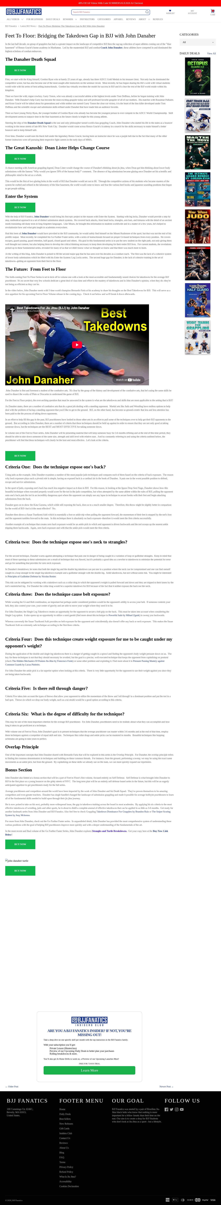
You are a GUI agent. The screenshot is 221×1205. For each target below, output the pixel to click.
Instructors (87, 19)
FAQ (61, 1157)
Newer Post (165, 1086)
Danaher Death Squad (39, 123)
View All (211, 53)
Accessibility (65, 1181)
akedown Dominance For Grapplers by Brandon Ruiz (123, 811)
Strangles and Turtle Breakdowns (109, 831)
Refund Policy (66, 1172)
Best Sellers (65, 1119)
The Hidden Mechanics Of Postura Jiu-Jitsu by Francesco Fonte (42, 661)
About (142, 19)
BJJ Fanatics (11, 26)
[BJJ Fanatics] (24, 12)
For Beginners (34, 19)
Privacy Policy (66, 1167)
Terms (62, 1162)
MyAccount (192, 12)
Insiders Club (65, 1133)
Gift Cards (64, 1128)
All (184, 42)
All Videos (13, 19)
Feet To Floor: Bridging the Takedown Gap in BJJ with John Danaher (71, 26)
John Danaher (41, 216)
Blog (61, 1152)
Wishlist (170, 13)
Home (62, 1109)
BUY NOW (20, 70)
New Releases (66, 1123)
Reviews (131, 19)
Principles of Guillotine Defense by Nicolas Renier (32, 576)
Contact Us (64, 1138)
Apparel (118, 19)
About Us (64, 1147)
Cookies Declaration (69, 1186)
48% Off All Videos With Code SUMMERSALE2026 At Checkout (110, 3)
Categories (104, 19)
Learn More (89, 1070)
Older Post (13, 1086)
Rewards (68, 19)
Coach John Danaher (112, 47)
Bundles (158, 19)
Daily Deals (53, 19)
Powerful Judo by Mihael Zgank (124, 615)
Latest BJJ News (28, 26)
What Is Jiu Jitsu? (67, 1176)
